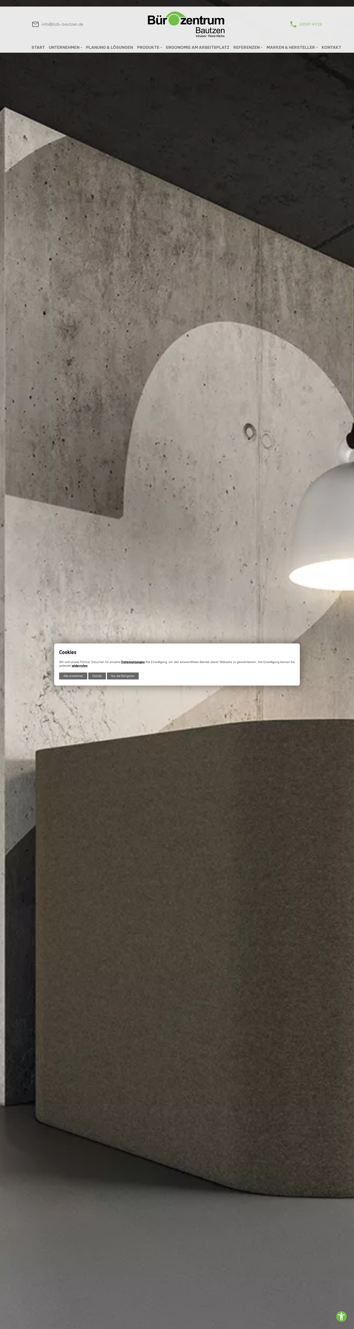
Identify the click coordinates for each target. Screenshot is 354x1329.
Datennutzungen (133, 662)
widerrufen (79, 666)
